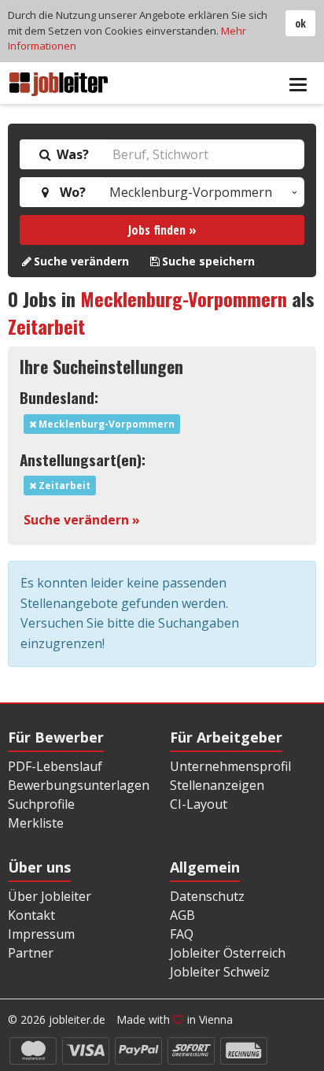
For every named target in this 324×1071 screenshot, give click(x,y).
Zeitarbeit (46, 326)
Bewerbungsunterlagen (78, 785)
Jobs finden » (162, 230)
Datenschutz (207, 896)
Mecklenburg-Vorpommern (183, 298)
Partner (30, 953)
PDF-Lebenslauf (55, 766)
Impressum (41, 934)
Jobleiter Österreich (227, 953)
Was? (71, 154)
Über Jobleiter (49, 896)
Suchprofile (41, 804)
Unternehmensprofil (230, 766)
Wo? (69, 192)
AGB (182, 915)
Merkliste (36, 823)
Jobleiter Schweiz (220, 971)
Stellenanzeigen (217, 785)
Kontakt (31, 915)
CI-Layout (198, 804)
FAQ (181, 934)
